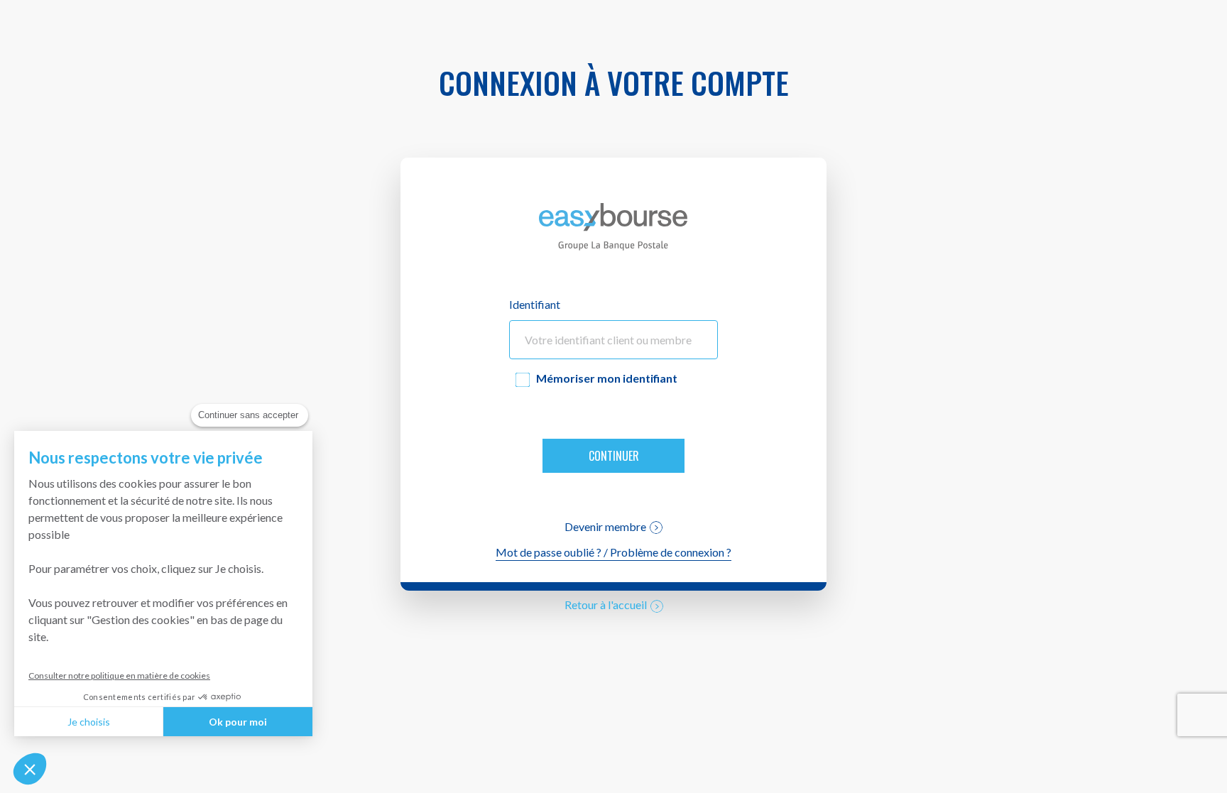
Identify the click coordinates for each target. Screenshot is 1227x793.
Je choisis (88, 722)
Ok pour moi (238, 722)
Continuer (614, 455)
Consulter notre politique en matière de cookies (119, 675)
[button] (30, 769)
